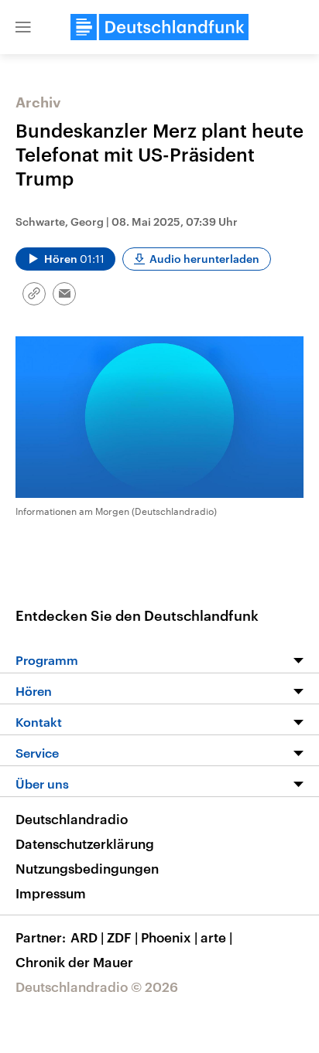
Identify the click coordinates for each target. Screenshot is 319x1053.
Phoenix (169, 937)
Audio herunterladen (204, 258)
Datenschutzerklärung (84, 843)
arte (216, 937)
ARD (87, 937)
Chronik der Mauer (74, 962)
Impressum (50, 893)
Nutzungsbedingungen (87, 868)
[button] (23, 27)
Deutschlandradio (71, 818)
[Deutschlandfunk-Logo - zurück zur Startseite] (159, 27)
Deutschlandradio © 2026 (96, 986)
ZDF (122, 937)
